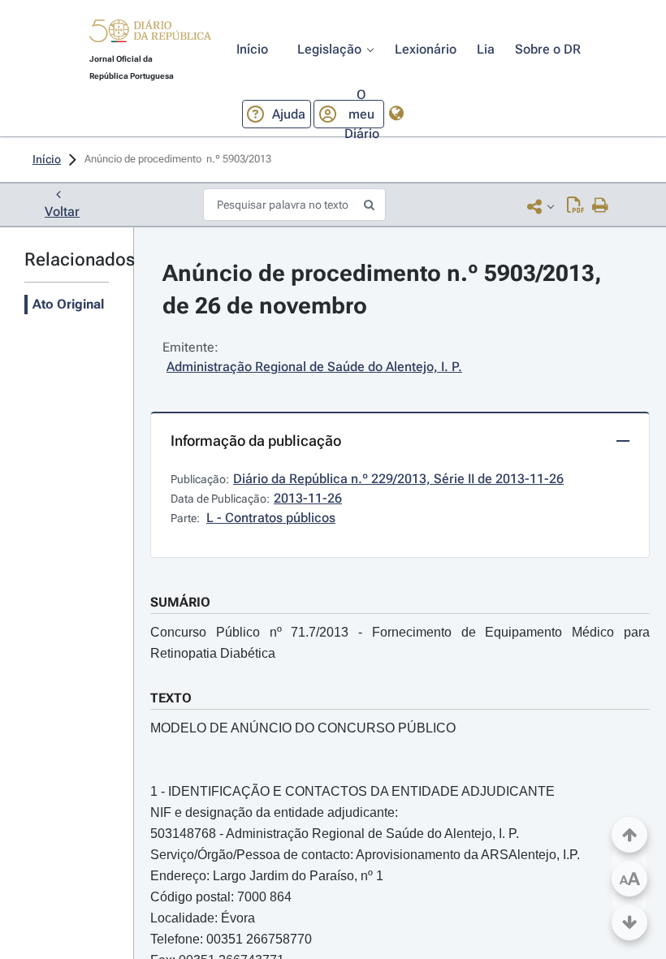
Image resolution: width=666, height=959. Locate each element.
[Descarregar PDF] (575, 206)
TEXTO (171, 698)
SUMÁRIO (180, 602)
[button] (150, 33)
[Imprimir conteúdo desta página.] (600, 206)
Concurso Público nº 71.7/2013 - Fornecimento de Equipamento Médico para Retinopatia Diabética (400, 642)
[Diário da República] (150, 34)
